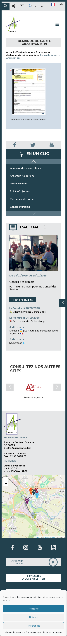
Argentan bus (30, 55)
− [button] (6, 484)
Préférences (33, 625)
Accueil (10, 52)
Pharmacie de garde (22, 200)
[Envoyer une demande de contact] (22, 6)
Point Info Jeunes (20, 193)
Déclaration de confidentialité (37, 632)
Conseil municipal (20, 208)
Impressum (58, 632)
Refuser (33, 617)
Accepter (33, 608)
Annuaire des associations (25, 169)
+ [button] (6, 479)
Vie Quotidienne (24, 52)
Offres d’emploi (19, 185)
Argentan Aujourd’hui (22, 177)
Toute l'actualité (23, 299)
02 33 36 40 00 (17, 453)
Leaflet (37, 537)
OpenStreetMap (49, 537)
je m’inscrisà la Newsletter (33, 577)
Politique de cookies (13, 632)
